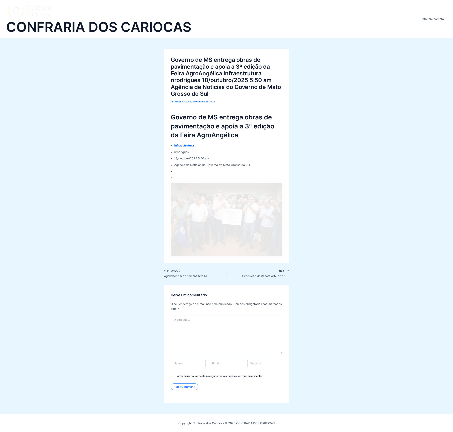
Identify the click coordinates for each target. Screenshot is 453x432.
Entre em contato (432, 19)
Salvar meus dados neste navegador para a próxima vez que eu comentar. (219, 376)
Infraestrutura (184, 145)
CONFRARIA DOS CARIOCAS (98, 27)
